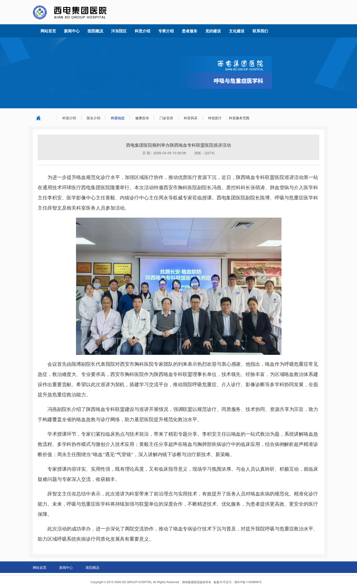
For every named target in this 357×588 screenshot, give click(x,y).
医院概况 (92, 567)
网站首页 (39, 567)
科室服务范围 (239, 117)
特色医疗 (215, 117)
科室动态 (118, 117)
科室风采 (190, 117)
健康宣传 (142, 117)
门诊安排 (166, 117)
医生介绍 (93, 117)
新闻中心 (66, 567)
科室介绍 (69, 117)
